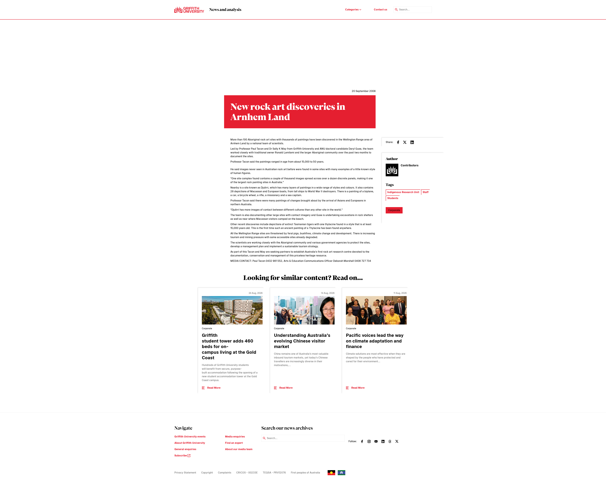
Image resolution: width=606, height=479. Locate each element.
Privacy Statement (185, 472)
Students (392, 198)
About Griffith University (189, 442)
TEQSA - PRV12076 (274, 472)
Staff (425, 192)
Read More (213, 387)
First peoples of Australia (305, 472)
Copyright (207, 472)
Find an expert (234, 442)
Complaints (224, 472)
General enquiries (185, 449)
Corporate (394, 210)
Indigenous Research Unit (403, 192)
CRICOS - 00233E (247, 472)
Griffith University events (190, 436)
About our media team (238, 449)
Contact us (380, 9)
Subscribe (180, 455)
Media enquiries (235, 436)
